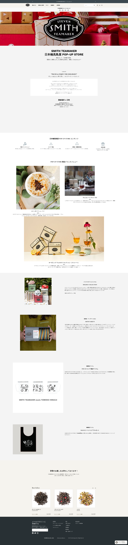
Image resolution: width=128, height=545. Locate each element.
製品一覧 (33, 5)
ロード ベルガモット (36, 509)
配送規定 (67, 529)
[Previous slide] (93, 488)
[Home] (28, 5)
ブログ (47, 5)
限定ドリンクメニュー (25, 147)
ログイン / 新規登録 (79, 523)
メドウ (78, 509)
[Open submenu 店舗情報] (54, 5)
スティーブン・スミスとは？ (58, 523)
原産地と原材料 (41, 5)
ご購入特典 (103, 147)
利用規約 (67, 527)
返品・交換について (69, 531)
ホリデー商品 (51, 147)
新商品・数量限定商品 (77, 147)
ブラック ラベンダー (58, 509)
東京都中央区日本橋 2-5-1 (64, 102)
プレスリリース (55, 527)
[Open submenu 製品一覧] (36, 5)
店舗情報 (52, 5)
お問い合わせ (68, 523)
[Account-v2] (99, 5)
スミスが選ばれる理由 (57, 525)
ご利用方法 (68, 525)
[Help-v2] (97, 5)
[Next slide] (95, 488)
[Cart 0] (101, 5)
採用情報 (58, 5)
